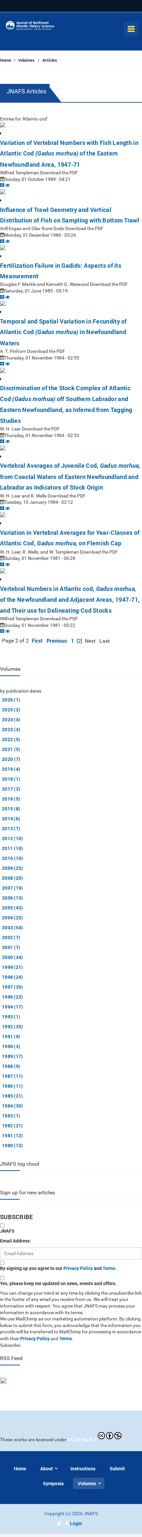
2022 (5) (11, 739)
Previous (57, 640)
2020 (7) (11, 759)
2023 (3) (11, 729)
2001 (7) (11, 947)
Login (76, 1523)
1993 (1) (11, 1016)
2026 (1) (11, 700)
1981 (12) (12, 1135)
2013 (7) (11, 828)
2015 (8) (11, 808)
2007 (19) (12, 888)
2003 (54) (12, 927)
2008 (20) (12, 878)
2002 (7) (11, 937)
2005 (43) (12, 908)
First (37, 640)
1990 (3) (11, 1046)
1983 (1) (11, 1115)
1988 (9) (11, 1066)
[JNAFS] (30, 27)
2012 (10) (12, 838)
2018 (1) (11, 779)
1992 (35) (12, 1026)
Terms (109, 1268)
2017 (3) (11, 789)
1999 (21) (12, 967)
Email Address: (15, 1241)
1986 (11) (12, 1086)
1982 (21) (12, 1125)
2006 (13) (12, 898)
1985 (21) (12, 1096)
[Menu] (131, 29)
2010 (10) (12, 858)
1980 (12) (12, 1145)
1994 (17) (12, 1007)
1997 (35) (12, 987)
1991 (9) (11, 1036)
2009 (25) (12, 868)
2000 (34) (12, 957)
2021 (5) (11, 749)
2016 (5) (11, 799)
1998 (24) (12, 977)
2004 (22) (12, 917)
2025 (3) (11, 709)
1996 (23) (12, 997)
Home (6, 60)
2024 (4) (11, 719)
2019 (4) (11, 769)
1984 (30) (12, 1106)
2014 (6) (11, 818)
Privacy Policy (78, 1268)
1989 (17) (12, 1056)
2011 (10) (12, 848)
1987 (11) (12, 1076)
